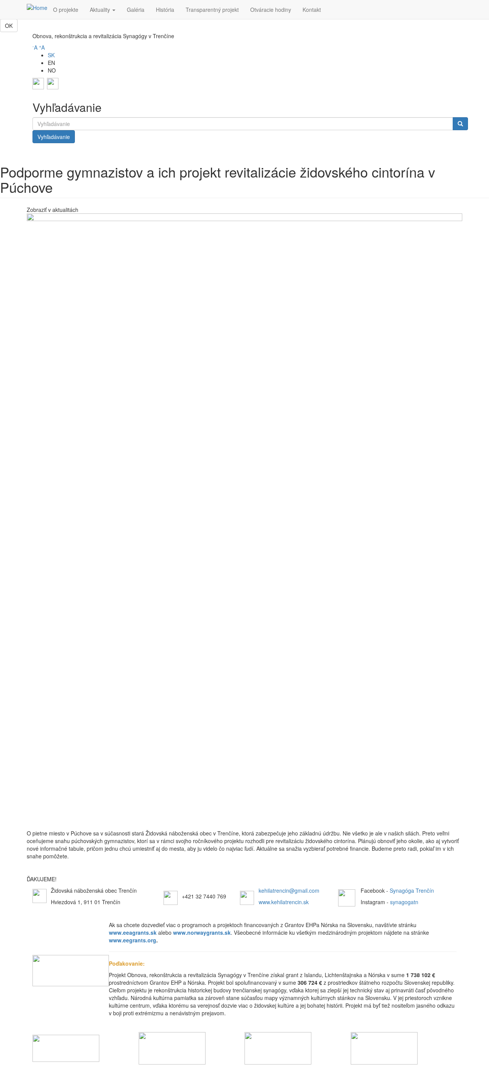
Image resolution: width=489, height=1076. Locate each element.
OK (9, 25)
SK (51, 55)
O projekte (65, 9)
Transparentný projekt (212, 9)
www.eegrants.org (132, 940)
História (165, 9)
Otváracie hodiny (270, 9)
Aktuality (101, 9)
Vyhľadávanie (53, 137)
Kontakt (312, 9)
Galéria (135, 9)
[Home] (37, 7)
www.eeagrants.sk (133, 932)
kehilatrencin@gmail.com (289, 890)
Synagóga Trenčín (412, 890)
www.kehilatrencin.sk (284, 902)
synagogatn (404, 902)
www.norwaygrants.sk (202, 932)
